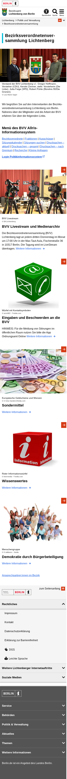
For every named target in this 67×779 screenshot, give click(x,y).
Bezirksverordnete (12, 138)
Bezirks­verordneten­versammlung (21, 23)
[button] (61, 20)
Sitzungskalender (12, 142)
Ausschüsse (46, 138)
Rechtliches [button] (9, 604)
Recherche (20, 150)
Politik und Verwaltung (28, 20)
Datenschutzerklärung (17, 631)
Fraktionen (31, 138)
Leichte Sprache (18, 658)
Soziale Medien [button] (11, 677)
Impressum (11, 613)
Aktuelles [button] (8, 733)
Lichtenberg (8, 20)
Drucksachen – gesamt (25, 146)
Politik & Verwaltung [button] (15, 724)
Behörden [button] (8, 715)
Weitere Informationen (29, 248)
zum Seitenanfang (49, 588)
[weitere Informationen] (4, 12)
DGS (12, 649)
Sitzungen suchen (34, 142)
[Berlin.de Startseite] (10, 3)
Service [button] (7, 705)
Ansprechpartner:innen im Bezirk (21, 575)
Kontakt (9, 622)
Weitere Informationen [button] (16, 752)
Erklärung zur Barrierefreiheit (21, 640)
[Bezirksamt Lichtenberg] (16, 592)
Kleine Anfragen (38, 150)
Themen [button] (7, 743)
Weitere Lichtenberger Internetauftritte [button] (27, 668)
